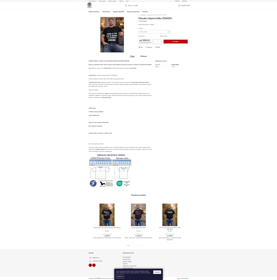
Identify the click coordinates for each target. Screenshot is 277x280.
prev (90, 224)
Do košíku (176, 41)
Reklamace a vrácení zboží (129, 266)
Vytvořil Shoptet (184, 278)
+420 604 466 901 (97, 261)
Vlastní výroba (102, 1)
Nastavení (120, 276)
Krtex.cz (145, 21)
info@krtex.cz (95, 258)
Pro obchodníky (92, 1)
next (187, 224)
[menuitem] (94, 11)
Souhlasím (157, 272)
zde (149, 273)
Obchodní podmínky (128, 268)
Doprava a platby (112, 1)
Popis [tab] (132, 56)
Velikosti (121, 1)
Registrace (184, 1)
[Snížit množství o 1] (154, 41)
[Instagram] (94, 265)
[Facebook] (90, 265)
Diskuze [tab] (143, 56)
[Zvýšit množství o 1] (161, 41)
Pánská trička (175, 64)
